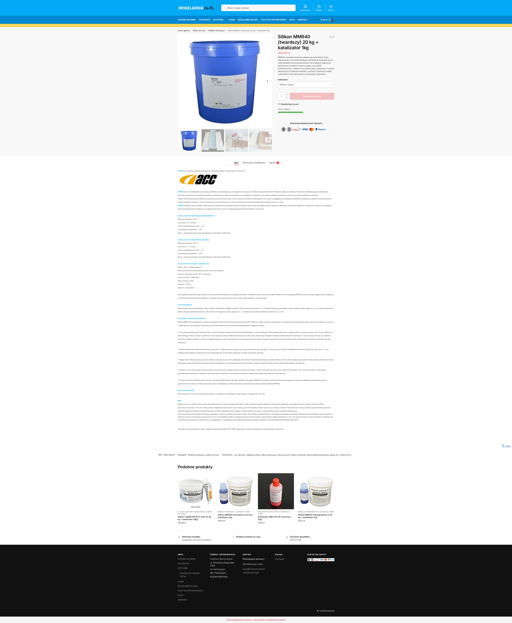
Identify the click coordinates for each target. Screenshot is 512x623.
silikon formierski (298, 455)
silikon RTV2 (346, 455)
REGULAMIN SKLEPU (188, 586)
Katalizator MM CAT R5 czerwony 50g (274, 518)
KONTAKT (182, 600)
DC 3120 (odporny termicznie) (191, 512)
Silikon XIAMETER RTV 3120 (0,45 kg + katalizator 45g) (194, 518)
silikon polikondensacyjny (318, 455)
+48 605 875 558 (251, 572)
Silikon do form (199, 30)
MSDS (508, 446)
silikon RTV (335, 455)
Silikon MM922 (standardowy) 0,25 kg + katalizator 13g (315, 516)
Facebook (279, 559)
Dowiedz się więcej (196, 528)
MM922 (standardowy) (308, 512)
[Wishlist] (210, 477)
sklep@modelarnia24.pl (254, 569)
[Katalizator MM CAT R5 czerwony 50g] (276, 491)
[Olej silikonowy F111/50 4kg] (330, 37)
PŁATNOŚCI (183, 563)
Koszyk (331, 10)
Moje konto (305, 10)
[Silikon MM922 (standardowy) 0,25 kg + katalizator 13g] (316, 491)
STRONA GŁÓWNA (187, 559)
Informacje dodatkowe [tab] (254, 162)
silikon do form (284, 455)
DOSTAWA (183, 568)
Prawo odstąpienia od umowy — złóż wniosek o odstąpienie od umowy (256, 620)
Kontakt (319, 10)
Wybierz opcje (235, 526)
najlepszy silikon (253, 455)
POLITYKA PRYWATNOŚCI (190, 590)
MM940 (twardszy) (216, 30)
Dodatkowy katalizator (269, 512)
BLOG (180, 595)
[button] (327, 20)
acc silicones (239, 455)
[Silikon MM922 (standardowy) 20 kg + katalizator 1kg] (333, 37)
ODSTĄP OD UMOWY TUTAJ (190, 575)
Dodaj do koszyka (312, 96)
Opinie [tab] (273, 162)
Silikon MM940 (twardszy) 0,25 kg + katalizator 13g (236, 516)
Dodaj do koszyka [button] (276, 528)
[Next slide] (267, 81)
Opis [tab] (236, 162)
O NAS (181, 581)
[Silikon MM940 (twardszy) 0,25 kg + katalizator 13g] (236, 491)
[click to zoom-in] (225, 81)
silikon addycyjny (269, 455)
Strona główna (184, 30)
